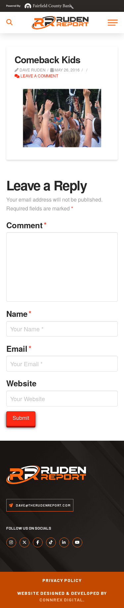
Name (18, 313)
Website (21, 383)
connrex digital (61, 599)
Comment (26, 225)
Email (18, 348)
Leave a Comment (39, 75)
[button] (9, 22)
